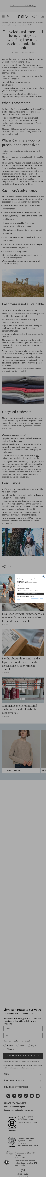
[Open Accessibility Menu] (6, 1162)
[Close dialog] (44, 577)
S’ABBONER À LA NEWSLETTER (30, 593)
